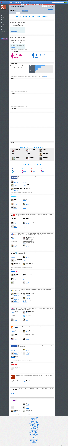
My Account (22, 2)
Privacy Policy (65, 445)
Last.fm (34, 171)
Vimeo (14, 172)
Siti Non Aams (34, 441)
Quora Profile (12, 382)
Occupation (3, 22)
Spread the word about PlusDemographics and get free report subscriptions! (32, 4)
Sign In (67, 0)
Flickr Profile (15, 279)
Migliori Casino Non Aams (34, 428)
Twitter (24, 168)
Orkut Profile (12, 316)
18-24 (30, 65)
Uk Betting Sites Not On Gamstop (34, 432)
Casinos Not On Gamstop (34, 419)
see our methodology (45, 76)
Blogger (14, 171)
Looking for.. (3, 17)
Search (65, 2)
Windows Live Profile (16, 295)
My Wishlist (17, 2)
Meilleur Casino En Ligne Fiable (34, 429)
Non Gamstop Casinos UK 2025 (34, 417)
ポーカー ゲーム (34, 442)
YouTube (34, 168)
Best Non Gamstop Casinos (34, 425)
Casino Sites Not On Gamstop (34, 422)
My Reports (11, 2)
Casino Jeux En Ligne (34, 437)
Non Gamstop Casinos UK (34, 426)
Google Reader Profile (13, 242)
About (3, 445)
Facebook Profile (16, 182)
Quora (43, 171)
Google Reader (44, 168)
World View (3, 31)
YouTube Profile (15, 223)
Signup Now (12, 47)
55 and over (31, 72)
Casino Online (34, 433)
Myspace (24, 171)
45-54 (30, 70)
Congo (18, 12)
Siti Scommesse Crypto (34, 435)
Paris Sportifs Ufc (34, 436)
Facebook (14, 168)
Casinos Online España (34, 418)
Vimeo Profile (12, 393)
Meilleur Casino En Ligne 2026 (34, 440)
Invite (5, 445)
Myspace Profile (13, 350)
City (2, 29)
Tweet (34, 8)
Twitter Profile (15, 201)
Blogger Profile (15, 339)
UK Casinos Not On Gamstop (34, 427)
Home (1, 445)
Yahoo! (24, 172)
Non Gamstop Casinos (34, 430)
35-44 (30, 68)
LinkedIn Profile (13, 257)
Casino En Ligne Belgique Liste (34, 434)
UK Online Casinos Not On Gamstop (34, 423)
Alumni (3, 24)
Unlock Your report (13, 31)
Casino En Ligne (34, 420)
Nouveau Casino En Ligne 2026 (34, 439)
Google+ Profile (15, 181)
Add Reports (29, 2)
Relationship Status (4, 15)
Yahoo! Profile (12, 404)
